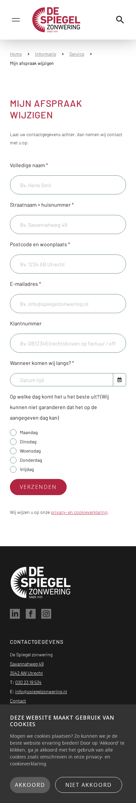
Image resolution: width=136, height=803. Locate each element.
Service (76, 54)
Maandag (29, 432)
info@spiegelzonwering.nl (41, 691)
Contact (18, 700)
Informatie (45, 54)
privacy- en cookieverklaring (79, 512)
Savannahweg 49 (27, 664)
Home (16, 54)
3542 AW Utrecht (26, 673)
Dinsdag (28, 441)
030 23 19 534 (28, 682)
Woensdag (30, 451)
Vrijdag (27, 469)
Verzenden (38, 487)
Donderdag (31, 460)
